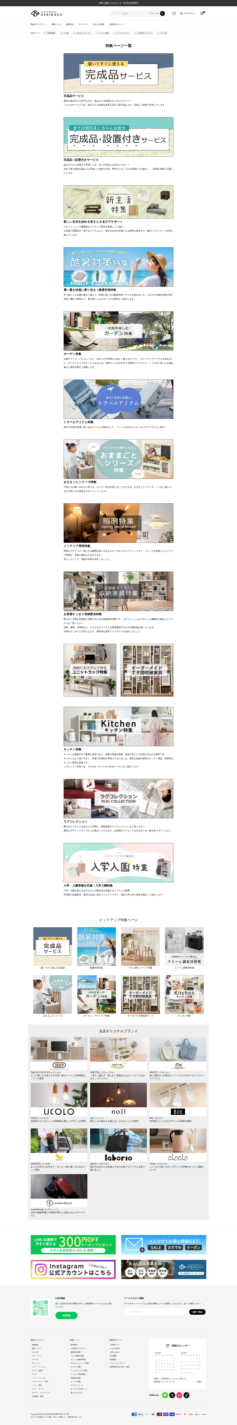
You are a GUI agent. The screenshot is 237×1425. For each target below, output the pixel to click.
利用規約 (113, 1360)
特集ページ (56, 24)
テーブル (35, 1360)
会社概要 (113, 1356)
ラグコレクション (77, 1385)
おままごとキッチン (83, 33)
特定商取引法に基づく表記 (119, 1367)
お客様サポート (115, 24)
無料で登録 (197, 1312)
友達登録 (66, 1315)
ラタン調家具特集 (77, 1356)
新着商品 (70, 24)
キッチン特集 (76, 1381)
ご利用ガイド (115, 1345)
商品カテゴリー (37, 24)
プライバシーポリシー (118, 1363)
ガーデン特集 (76, 1367)
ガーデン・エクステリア (41, 1393)
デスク (34, 1374)
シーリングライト (123, 33)
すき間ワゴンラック (145, 33)
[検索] (162, 13)
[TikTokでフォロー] (186, 1395)
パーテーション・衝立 (40, 1381)
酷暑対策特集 (76, 1352)
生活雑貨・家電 (37, 1396)
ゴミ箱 (65, 33)
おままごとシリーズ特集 (80, 1363)
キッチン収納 (104, 33)
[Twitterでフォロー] (172, 1395)
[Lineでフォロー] (165, 1395)
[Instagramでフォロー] (179, 1395)
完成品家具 (51, 33)
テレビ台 (163, 33)
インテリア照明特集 (78, 1374)
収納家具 (35, 1345)
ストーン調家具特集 (78, 1360)
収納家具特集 (76, 1378)
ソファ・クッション (39, 1367)
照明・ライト (37, 1348)
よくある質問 (115, 1348)
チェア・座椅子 (37, 1371)
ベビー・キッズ (37, 1389)
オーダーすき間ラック (79, 1389)
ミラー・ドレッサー (39, 1378)
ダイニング (36, 1363)
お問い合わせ (115, 1352)
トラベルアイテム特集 (79, 1371)
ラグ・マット (37, 1356)
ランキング (83, 24)
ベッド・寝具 (37, 1385)
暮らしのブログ (76, 1393)
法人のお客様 (98, 24)
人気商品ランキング (78, 1348)
